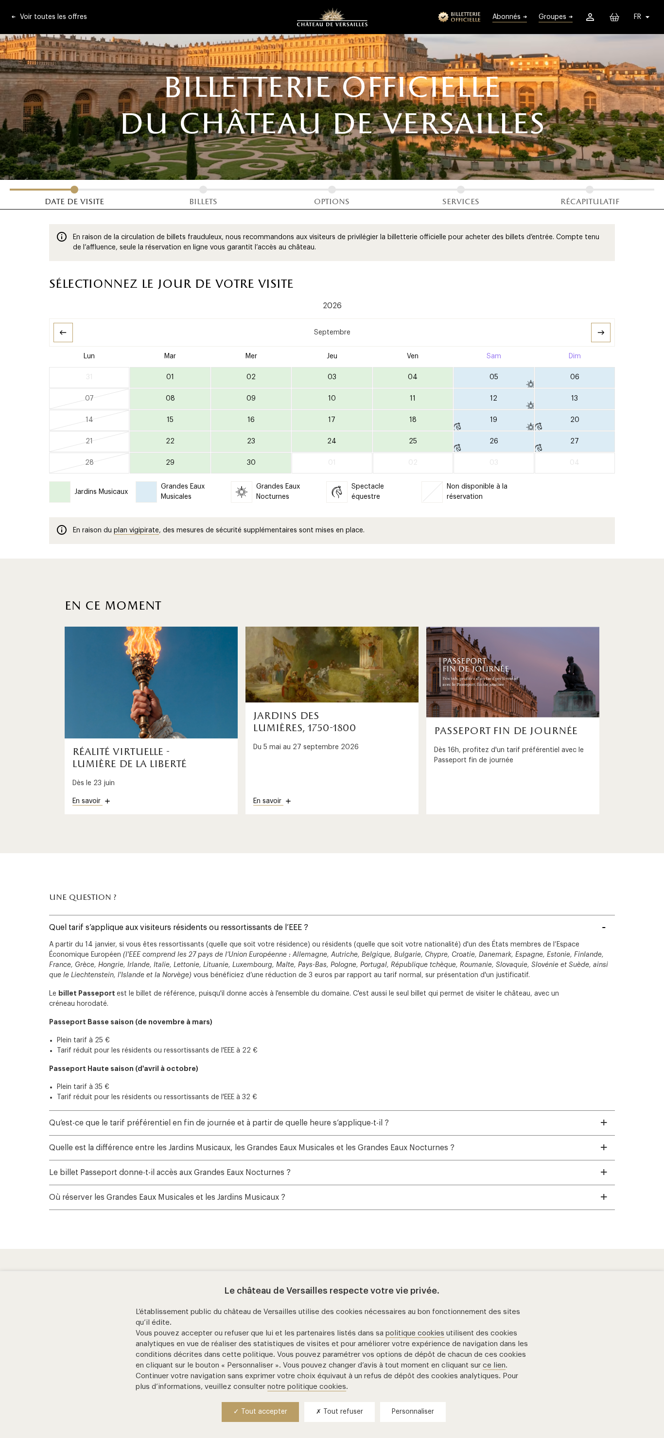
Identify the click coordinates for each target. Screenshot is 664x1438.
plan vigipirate (136, 530)
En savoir (87, 801)
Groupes (552, 17)
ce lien (494, 1365)
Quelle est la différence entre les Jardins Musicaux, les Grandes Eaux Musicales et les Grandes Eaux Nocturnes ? (251, 1148)
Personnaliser (413, 1411)
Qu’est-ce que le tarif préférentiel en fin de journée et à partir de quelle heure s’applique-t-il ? (219, 1123)
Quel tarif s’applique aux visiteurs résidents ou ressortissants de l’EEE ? (178, 927)
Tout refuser (342, 1411)
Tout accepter (263, 1411)
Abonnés (506, 17)
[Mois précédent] (63, 332)
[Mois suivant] (601, 332)
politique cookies (414, 1333)
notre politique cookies (306, 1386)
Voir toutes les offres (52, 17)
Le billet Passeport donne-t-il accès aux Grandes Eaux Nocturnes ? (170, 1172)
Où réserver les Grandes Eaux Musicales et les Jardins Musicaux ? (167, 1197)
